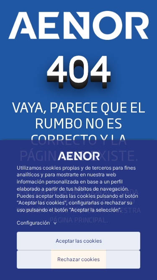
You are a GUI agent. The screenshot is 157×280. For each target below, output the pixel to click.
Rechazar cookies (78, 259)
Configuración (38, 223)
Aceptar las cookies (79, 241)
